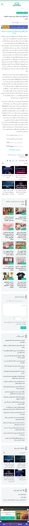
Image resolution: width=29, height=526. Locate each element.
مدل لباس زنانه (19, 12)
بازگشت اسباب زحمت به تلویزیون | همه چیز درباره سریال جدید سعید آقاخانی (15, 393)
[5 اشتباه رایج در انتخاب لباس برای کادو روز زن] (20, 211)
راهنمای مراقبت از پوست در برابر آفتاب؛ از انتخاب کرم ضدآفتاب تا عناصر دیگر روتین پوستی (14, 408)
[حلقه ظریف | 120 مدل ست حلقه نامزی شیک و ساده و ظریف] (20, 260)
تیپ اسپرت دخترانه (21, 154)
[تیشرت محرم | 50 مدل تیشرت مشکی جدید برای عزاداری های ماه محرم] (20, 276)
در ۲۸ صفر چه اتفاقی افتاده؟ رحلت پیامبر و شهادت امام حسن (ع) (15, 439)
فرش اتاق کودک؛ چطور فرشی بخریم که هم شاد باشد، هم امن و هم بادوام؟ (14, 377)
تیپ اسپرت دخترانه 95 (23, 156)
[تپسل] (1, 521)
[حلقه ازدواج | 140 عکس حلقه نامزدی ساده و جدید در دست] (20, 245)
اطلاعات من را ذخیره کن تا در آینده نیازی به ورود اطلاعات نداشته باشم (15, 323)
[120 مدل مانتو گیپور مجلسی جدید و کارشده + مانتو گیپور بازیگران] (8, 276)
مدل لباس (25, 12)
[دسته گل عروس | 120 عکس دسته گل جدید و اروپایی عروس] (8, 245)
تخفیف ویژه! (8, 518)
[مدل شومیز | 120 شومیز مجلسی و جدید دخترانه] (8, 260)
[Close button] (28, 521)
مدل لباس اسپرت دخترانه (16, 143)
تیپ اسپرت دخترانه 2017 (8, 32)
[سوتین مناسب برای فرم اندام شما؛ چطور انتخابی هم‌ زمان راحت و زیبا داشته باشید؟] (20, 226)
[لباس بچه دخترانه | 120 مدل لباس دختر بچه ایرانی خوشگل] (8, 211)
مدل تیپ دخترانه (18, 146)
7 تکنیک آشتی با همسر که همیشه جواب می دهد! (14, 500)
